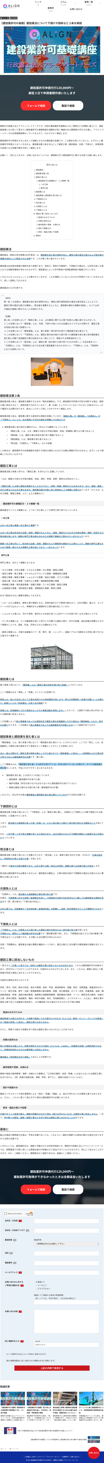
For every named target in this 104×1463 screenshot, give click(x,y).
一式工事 (44, 184)
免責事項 (65, 1457)
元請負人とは (41, 206)
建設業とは (40, 191)
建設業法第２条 (42, 173)
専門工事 (44, 188)
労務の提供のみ (44, 221)
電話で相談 (68, 105)
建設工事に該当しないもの (47, 213)
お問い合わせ (74, 1457)
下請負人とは (41, 210)
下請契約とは (41, 199)
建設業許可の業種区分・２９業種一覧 (53, 180)
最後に (39, 235)
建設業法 (39, 169)
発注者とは (40, 202)
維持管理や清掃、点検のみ (49, 224)
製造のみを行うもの (46, 217)
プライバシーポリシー (53, 1457)
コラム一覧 (5, 18)
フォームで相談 (36, 105)
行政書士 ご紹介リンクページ (34, 1457)
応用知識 (14, 18)
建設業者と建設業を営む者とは (49, 195)
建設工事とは (41, 177)
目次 (49, 164)
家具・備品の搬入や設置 (48, 231)
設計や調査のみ (44, 228)
